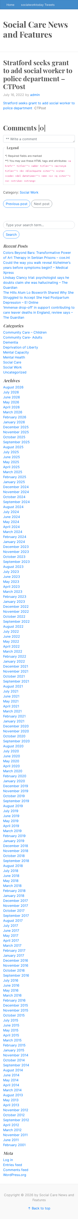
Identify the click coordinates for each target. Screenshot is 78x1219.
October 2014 (14, 1060)
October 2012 (14, 1115)
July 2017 (10, 925)
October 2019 (14, 796)
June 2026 (11, 397)
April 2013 (11, 1105)
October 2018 (14, 856)
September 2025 (16, 442)
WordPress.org (14, 1175)
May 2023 (11, 581)
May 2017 (10, 935)
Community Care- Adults (22, 337)
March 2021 (12, 711)
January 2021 (13, 721)
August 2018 (13, 866)
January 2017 (13, 955)
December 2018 (15, 846)
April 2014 (11, 1085)
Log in (8, 1160)
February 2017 (14, 950)
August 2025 (13, 447)
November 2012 (15, 1110)
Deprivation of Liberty (20, 347)
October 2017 (14, 910)
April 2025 (11, 467)
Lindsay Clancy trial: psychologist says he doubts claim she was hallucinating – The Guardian (36, 282)
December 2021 (15, 666)
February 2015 (14, 1045)
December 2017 (15, 901)
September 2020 (16, 741)
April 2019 (11, 826)
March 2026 (12, 412)
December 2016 (15, 960)
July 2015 (10, 1020)
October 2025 (14, 437)
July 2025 (11, 452)
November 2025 (16, 432)
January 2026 (14, 422)
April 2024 (11, 527)
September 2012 (16, 1120)
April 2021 (11, 706)
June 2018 (11, 876)
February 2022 (14, 656)
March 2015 (12, 1040)
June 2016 (11, 985)
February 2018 (14, 891)
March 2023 (12, 591)
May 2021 (11, 701)
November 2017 (15, 906)
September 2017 (16, 915)
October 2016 (14, 970)
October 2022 (14, 616)
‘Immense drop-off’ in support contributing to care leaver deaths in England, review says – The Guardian (39, 312)
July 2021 (10, 691)
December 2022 (16, 606)
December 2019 (15, 786)
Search (11, 234)
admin (35, 95)
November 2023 (16, 552)
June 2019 (11, 816)
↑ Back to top (39, 1208)
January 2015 (13, 1050)
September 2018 (16, 861)
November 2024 (16, 492)
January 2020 (14, 781)
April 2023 (11, 586)
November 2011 (15, 1135)
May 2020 (11, 761)
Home (10, 4)
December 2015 (15, 1005)
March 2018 (12, 886)
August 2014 (13, 1070)
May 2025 (11, 462)
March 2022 (12, 651)
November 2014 (15, 1055)
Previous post (16, 204)
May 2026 (11, 402)
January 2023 (14, 601)
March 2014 (12, 1090)
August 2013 (13, 1095)
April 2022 (11, 646)
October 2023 (14, 557)
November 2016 (15, 965)
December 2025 (16, 427)
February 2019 (14, 836)
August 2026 (13, 387)
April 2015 (11, 1035)
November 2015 (15, 1010)
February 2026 (14, 417)
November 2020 (16, 731)
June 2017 (11, 930)
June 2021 (11, 696)
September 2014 (16, 1065)
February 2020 (14, 776)
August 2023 (13, 567)
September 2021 (16, 681)
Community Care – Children (25, 332)
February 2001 (14, 1145)
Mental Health (14, 357)
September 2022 (16, 621)
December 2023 (16, 547)
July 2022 (11, 631)
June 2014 (11, 1075)
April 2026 (11, 407)
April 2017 (11, 940)
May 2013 (11, 1100)
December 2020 (16, 726)
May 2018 (11, 881)
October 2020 (14, 736)
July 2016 (10, 980)
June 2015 (11, 1025)
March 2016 (12, 995)
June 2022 (11, 636)
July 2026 (11, 392)
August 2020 (13, 746)
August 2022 (13, 626)
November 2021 (15, 671)
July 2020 (11, 751)
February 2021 (14, 716)
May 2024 (11, 522)
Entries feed (12, 1165)
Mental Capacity (16, 352)
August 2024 (13, 507)
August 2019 (13, 806)
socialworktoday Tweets (38, 4)
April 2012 (11, 1125)
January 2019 (13, 841)
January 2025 (14, 482)
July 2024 (11, 512)
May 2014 (11, 1080)
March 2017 (12, 945)
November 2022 (16, 611)
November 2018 (15, 851)
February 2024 (14, 537)
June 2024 (11, 517)
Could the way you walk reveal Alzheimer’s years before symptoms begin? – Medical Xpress (37, 267)
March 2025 (12, 472)
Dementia (10, 342)
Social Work (29, 192)
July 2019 (10, 811)
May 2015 (11, 1030)
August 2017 (13, 920)
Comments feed (15, 1170)
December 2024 (16, 487)
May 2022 (11, 641)
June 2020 (11, 756)
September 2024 (16, 502)
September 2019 (16, 801)
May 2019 (11, 821)
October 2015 (14, 1015)
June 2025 (11, 457)
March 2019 (12, 831)
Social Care (12, 362)
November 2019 (15, 791)
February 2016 (14, 1000)
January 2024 (14, 542)
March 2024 (12, 532)
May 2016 (11, 990)
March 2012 (12, 1130)
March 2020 (12, 771)
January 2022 (14, 661)
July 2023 (11, 572)
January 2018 (13, 896)
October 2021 (14, 676)
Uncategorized (14, 372)
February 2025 (14, 477)
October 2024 (14, 497)
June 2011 (11, 1140)
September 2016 (16, 975)
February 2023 (14, 596)
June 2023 (11, 577)
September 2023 (16, 562)
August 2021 (13, 686)
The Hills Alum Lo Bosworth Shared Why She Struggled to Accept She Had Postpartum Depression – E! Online (38, 297)
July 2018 (10, 871)
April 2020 (11, 766)
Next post (42, 204)
